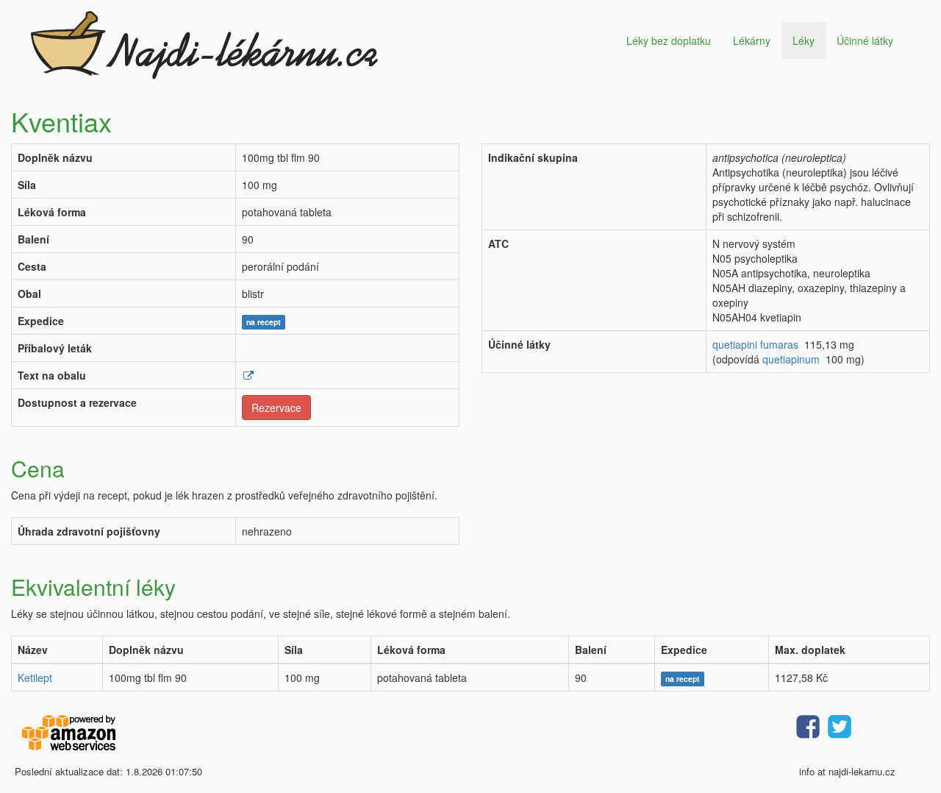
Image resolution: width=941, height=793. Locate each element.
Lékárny (751, 40)
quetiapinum (791, 359)
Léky (803, 40)
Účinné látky (865, 40)
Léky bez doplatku (668, 40)
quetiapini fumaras (755, 344)
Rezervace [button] (276, 407)
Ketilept (35, 677)
